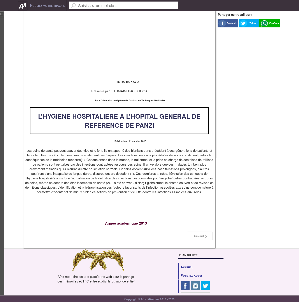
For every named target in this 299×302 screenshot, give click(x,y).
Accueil (187, 266)
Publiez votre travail (47, 6)
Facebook (232, 23)
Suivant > (200, 236)
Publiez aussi (191, 275)
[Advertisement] (119, 44)
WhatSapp (274, 23)
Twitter (253, 23)
